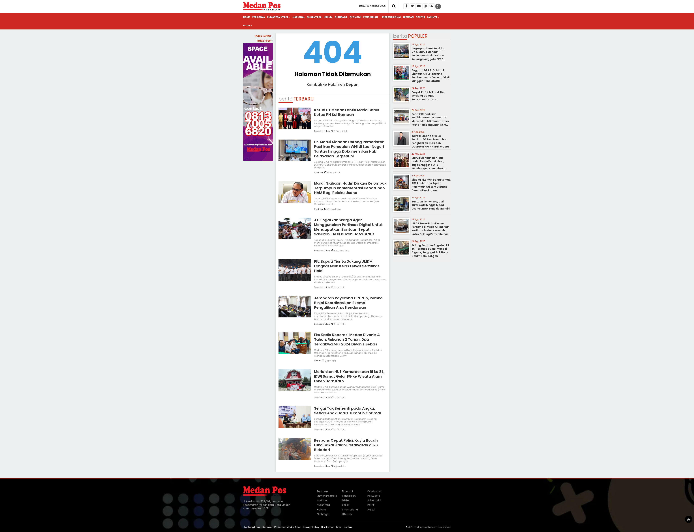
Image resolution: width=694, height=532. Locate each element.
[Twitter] (412, 6)
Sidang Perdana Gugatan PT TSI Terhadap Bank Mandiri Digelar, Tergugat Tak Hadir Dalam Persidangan (430, 250)
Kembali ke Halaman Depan (332, 84)
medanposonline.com (425, 527)
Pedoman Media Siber (287, 527)
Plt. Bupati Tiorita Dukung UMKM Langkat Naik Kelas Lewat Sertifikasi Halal (347, 266)
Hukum (328, 17)
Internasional (391, 17)
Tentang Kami (252, 527)
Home (246, 17)
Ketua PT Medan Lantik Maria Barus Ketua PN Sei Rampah (346, 112)
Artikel (371, 509)
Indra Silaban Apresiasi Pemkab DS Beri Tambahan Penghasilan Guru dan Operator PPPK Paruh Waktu (430, 141)
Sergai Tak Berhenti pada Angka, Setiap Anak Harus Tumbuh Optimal (347, 411)
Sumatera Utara (277, 17)
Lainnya (432, 17)
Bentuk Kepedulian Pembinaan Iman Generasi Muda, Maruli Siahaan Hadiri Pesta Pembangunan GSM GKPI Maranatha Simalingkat (431, 121)
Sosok (345, 505)
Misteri (346, 500)
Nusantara (314, 17)
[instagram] (425, 6)
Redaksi (267, 527)
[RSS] (431, 6)
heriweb (446, 527)
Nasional (299, 17)
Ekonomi (355, 17)
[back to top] (688, 519)
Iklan (339, 527)
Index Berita (264, 36)
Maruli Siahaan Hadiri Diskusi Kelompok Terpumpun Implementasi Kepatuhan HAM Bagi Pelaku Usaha (350, 188)
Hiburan (408, 17)
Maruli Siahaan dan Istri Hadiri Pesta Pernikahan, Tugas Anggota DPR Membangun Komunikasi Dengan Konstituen (428, 165)
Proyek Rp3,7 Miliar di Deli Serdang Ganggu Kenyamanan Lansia (428, 95)
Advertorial (374, 500)
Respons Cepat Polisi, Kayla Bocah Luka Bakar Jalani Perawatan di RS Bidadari (346, 445)
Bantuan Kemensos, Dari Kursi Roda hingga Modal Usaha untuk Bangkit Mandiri (431, 205)
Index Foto (265, 40)
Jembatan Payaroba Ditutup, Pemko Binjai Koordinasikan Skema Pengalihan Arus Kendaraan (348, 303)
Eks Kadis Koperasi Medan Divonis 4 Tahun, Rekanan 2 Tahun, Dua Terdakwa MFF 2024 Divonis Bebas (347, 339)
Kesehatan (374, 491)
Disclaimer (327, 527)
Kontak (348, 527)
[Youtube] (419, 6)
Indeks (247, 25)
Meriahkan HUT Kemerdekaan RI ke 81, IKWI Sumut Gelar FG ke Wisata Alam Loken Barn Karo (349, 376)
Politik (420, 17)
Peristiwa (258, 17)
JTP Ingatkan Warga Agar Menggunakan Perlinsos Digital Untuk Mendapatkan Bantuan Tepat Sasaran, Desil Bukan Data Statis (348, 227)
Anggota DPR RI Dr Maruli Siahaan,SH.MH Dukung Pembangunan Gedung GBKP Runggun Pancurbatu (431, 76)
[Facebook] (406, 6)
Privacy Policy (311, 527)
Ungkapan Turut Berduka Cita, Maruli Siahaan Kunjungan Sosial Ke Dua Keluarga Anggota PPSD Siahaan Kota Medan (428, 55)
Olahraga (341, 17)
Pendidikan (370, 17)
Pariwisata (373, 496)
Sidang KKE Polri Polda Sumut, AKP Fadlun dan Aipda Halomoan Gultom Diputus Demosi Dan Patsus (431, 185)
